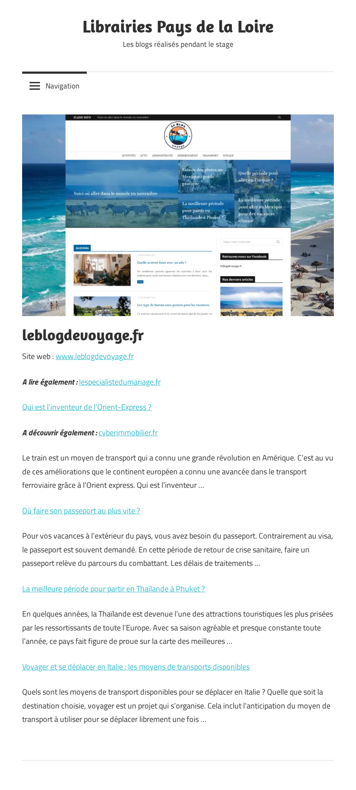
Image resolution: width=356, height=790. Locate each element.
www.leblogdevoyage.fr (95, 356)
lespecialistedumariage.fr (120, 382)
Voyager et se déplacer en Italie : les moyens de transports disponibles (136, 666)
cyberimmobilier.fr (128, 432)
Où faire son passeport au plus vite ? (81, 510)
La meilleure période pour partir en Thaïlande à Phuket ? (113, 588)
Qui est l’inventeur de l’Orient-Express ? (87, 407)
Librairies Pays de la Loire (178, 26)
